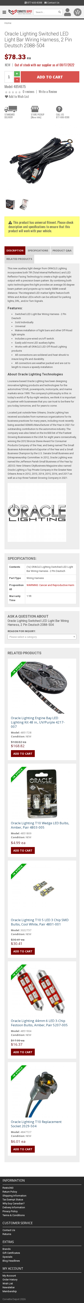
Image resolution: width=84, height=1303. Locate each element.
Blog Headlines (11, 1260)
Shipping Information (14, 1195)
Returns (7, 1234)
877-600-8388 (34, 2)
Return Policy (10, 1191)
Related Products (19, 259)
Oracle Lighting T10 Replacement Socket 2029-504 (36, 1123)
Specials (7, 1256)
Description (14, 250)
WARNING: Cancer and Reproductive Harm (50, 585)
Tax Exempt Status (13, 1199)
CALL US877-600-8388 (62, 116)
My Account (9, 1275)
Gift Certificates (11, 1252)
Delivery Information (14, 1207)
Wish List (8, 1283)
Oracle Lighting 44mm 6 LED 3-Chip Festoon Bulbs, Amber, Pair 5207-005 (39, 1022)
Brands (7, 1248)
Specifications (38, 250)
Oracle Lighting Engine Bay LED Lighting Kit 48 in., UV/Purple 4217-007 (38, 722)
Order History (10, 1279)
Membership (10, 1291)
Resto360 (8, 1187)
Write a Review (48, 91)
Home (7, 23)
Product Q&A (62, 250)
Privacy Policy (10, 1211)
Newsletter (9, 1287)
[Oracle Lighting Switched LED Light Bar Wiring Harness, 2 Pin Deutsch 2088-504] (42, 159)
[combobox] (42, 637)
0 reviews (28, 91)
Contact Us (53, 2)
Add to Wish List (18, 96)
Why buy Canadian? (14, 1203)
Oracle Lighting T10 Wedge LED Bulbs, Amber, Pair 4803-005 (40, 825)
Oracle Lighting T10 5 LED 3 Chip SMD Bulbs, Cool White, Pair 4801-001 (40, 922)
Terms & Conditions (14, 1215)
